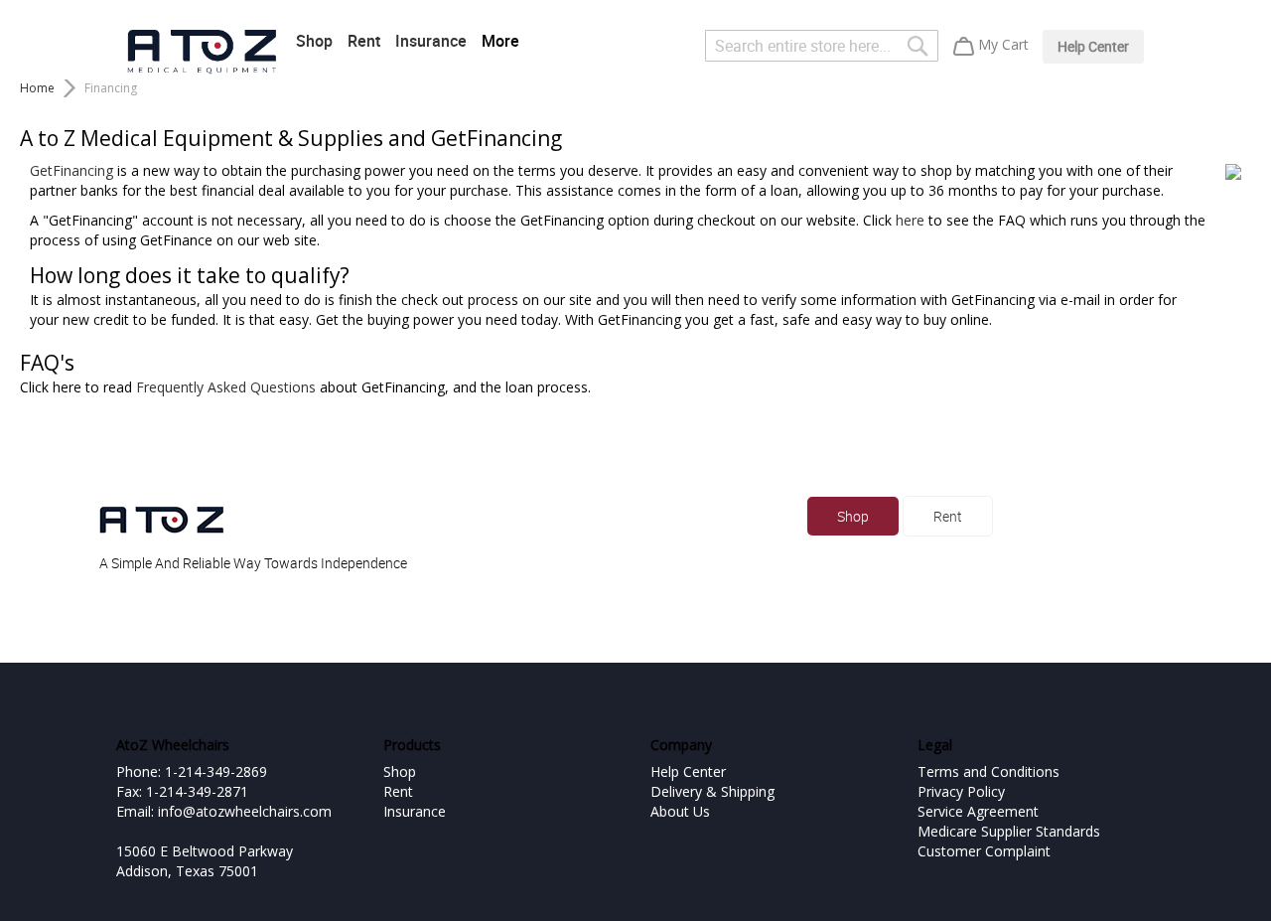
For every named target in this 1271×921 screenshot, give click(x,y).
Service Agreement (978, 811)
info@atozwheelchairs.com (245, 811)
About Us (680, 811)
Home (37, 87)
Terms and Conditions (988, 771)
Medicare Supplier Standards (1009, 831)
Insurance (431, 41)
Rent (364, 41)
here (910, 220)
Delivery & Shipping (712, 791)
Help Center (1093, 46)
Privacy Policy (961, 791)
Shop (314, 41)
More (500, 41)
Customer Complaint (984, 851)
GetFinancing (71, 170)
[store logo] (201, 52)
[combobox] (821, 46)
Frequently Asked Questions (226, 387)
